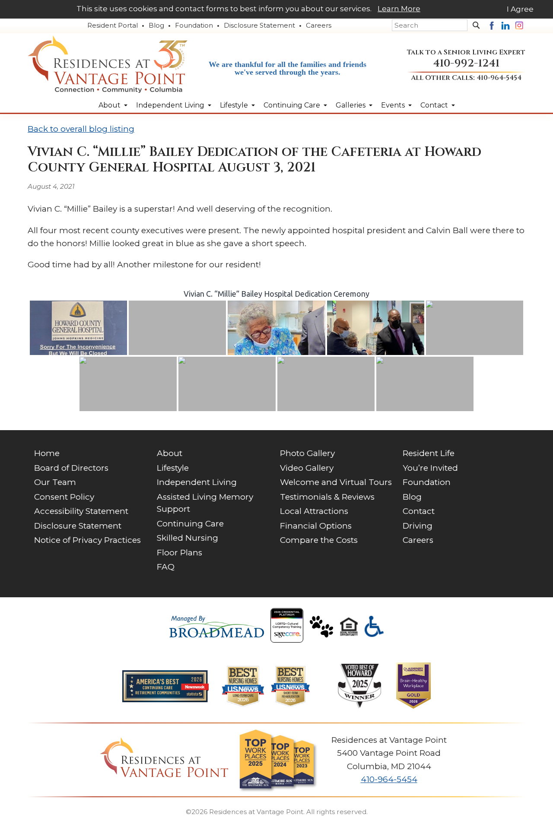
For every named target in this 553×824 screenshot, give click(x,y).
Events (393, 105)
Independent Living (170, 105)
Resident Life (428, 453)
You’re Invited (430, 468)
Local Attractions (314, 511)
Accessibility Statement (81, 511)
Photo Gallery (307, 453)
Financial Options (316, 526)
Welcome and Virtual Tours (336, 482)
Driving (417, 526)
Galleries (350, 105)
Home (47, 453)
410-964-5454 (499, 77)
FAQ (166, 567)
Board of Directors (71, 468)
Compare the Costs (319, 540)
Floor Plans (179, 553)
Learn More (399, 8)
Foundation (194, 25)
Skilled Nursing (187, 538)
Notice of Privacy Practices (87, 540)
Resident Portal (112, 25)
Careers (318, 25)
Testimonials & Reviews (327, 497)
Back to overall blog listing (81, 129)
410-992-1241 (466, 63)
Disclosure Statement (259, 25)
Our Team (55, 482)
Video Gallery (307, 468)
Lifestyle (234, 105)
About (110, 105)
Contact (434, 105)
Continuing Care (292, 105)
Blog (156, 25)
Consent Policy (64, 497)
